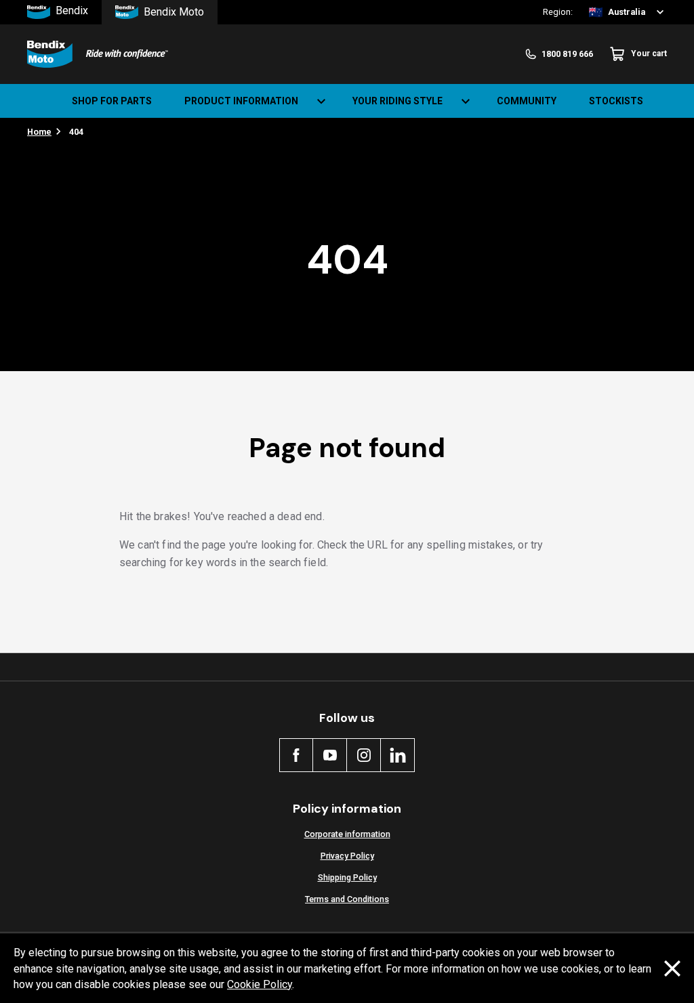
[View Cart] (672, 101)
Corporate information (347, 834)
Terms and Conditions (347, 899)
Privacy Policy (347, 856)
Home (39, 132)
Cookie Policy (259, 984)
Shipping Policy (347, 877)
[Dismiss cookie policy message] (672, 968)
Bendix (72, 11)
